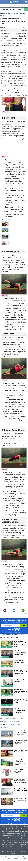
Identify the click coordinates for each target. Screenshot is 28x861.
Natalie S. (2, 27)
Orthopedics (11, 829)
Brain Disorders (10, 826)
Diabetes (4, 831)
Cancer (3, 826)
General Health (7, 838)
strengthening (18, 720)
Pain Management (13, 831)
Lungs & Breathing (12, 844)
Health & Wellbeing (5, 13)
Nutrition (23, 833)
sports (14, 718)
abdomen (11, 721)
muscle (7, 720)
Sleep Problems (20, 829)
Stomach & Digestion (8, 835)
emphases (16, 721)
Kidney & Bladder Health (13, 849)
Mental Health (22, 840)
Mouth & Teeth (17, 838)
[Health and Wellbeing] (15, 2)
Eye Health (16, 846)
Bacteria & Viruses (12, 840)
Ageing (4, 844)
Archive (16, 858)
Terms (25, 857)
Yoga (18, 851)
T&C (16, 632)
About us (17, 857)
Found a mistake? (23, 634)
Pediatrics (14, 842)
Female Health (23, 842)
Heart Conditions (20, 835)
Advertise (23, 858)
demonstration (4, 721)
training (12, 720)
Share (25, 30)
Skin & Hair (19, 826)
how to (23, 718)
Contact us (4, 857)
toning (18, 718)
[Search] (26, 9)
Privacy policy (7, 858)
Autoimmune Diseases (13, 833)
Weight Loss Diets (7, 846)
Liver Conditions (11, 851)
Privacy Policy (22, 632)
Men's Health (22, 844)
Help (11, 857)
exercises (2, 720)
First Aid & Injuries (6, 842)
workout (10, 718)
